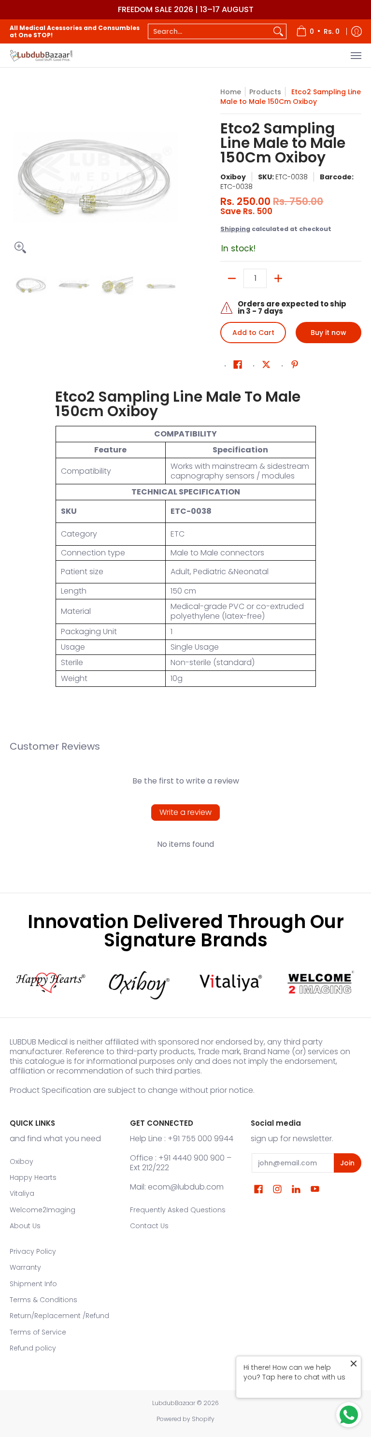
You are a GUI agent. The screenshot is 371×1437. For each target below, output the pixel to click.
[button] (237, 364)
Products (265, 92)
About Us (25, 1226)
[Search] (278, 31)
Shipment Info (33, 1284)
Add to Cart (253, 332)
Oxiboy (233, 177)
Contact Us (149, 1226)
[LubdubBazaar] (41, 55)
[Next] (174, 172)
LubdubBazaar (173, 1403)
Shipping (235, 229)
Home (230, 92)
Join (347, 1163)
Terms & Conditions (43, 1300)
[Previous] (16, 172)
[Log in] (356, 31)
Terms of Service (38, 1332)
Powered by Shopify (185, 1419)
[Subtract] (231, 278)
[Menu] (355, 55)
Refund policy (33, 1348)
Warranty (25, 1267)
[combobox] (209, 31)
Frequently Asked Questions (178, 1210)
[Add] (278, 278)
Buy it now (328, 332)
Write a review (185, 812)
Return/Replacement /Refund (59, 1316)
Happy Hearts (33, 1177)
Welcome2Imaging (42, 1210)
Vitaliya (22, 1193)
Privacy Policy (33, 1251)
